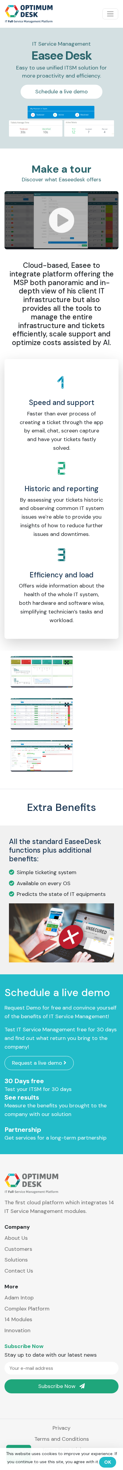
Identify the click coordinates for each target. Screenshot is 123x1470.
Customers (18, 1249)
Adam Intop (19, 1297)
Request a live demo (38, 1062)
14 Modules (18, 1319)
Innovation (17, 1330)
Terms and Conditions (61, 1439)
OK (107, 1462)
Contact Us (18, 1270)
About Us (16, 1238)
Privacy (61, 1428)
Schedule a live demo (61, 91)
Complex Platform (27, 1308)
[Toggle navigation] (110, 13)
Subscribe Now (57, 1386)
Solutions (16, 1259)
